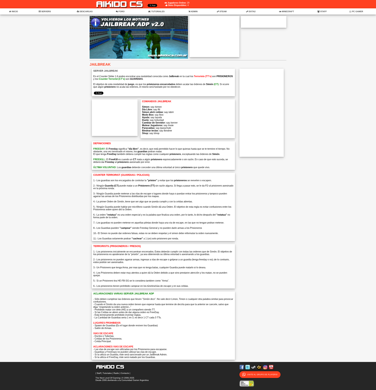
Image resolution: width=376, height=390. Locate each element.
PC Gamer (357, 11)
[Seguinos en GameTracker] (259, 370)
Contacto (125, 373)
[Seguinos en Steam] (253, 370)
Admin (194, 11)
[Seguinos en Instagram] (265, 370)
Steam (223, 11)
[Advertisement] (214, 36)
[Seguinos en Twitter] (248, 370)
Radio (116, 373)
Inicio (14, 11)
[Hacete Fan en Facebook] (242, 370)
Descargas (86, 11)
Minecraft (287, 11)
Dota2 (252, 11)
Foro (121, 11)
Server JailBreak (105, 70)
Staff (323, 11)
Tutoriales (157, 11)
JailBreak (100, 64)
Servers (46, 11)
